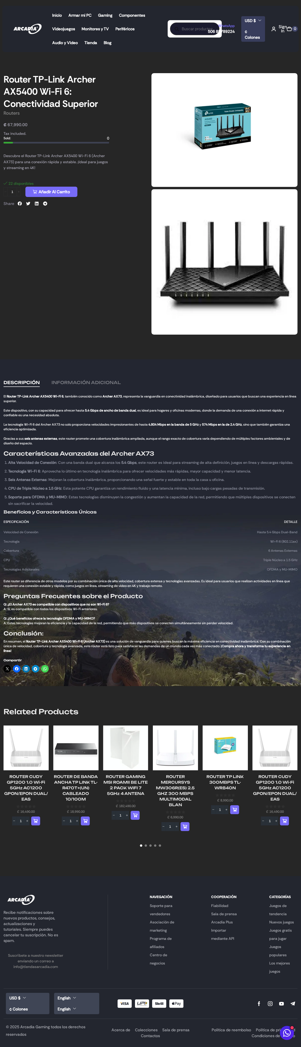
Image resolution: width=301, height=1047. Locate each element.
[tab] (22, 382)
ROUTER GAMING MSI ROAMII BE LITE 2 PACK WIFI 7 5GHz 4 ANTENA (125, 785)
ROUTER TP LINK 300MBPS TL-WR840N (225, 782)
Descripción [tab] (22, 382)
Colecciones (146, 1029)
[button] (279, 28)
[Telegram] (292, 1003)
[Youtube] (281, 1003)
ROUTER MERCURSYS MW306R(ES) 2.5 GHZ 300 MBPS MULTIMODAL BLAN (175, 790)
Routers (12, 113)
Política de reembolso (231, 1029)
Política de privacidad (275, 1029)
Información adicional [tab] (86, 382)
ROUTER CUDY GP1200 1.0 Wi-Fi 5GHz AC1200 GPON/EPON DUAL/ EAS (26, 787)
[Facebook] (259, 1003)
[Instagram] (270, 1003)
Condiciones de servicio (273, 1035)
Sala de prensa (176, 1029)
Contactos (150, 1035)
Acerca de (120, 1029)
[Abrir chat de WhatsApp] (287, 1033)
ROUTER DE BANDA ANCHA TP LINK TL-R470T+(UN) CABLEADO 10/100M (76, 787)
